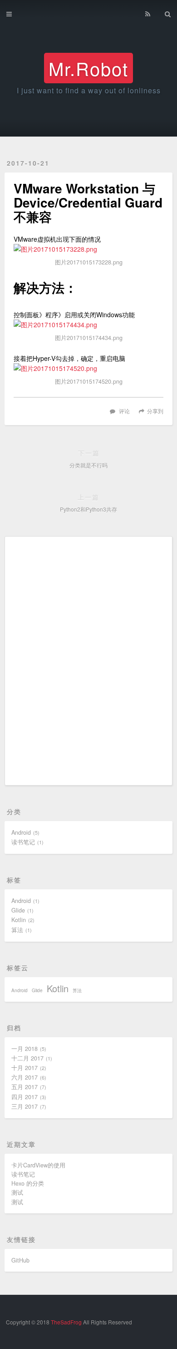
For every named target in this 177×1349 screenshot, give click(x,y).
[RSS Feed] (148, 12)
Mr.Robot (88, 68)
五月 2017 (24, 1087)
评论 (124, 411)
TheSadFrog (66, 1322)
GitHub (20, 1260)
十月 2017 (24, 1068)
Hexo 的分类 (27, 1183)
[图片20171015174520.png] (88, 368)
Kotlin (18, 920)
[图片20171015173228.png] (88, 249)
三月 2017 (24, 1106)
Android (21, 832)
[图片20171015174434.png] (88, 325)
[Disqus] (88, 659)
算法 (17, 930)
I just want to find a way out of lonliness (89, 90)
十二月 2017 (27, 1058)
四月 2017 (24, 1097)
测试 (17, 1192)
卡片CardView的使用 (38, 1165)
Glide (18, 910)
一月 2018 (24, 1049)
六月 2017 (24, 1077)
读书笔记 (23, 842)
